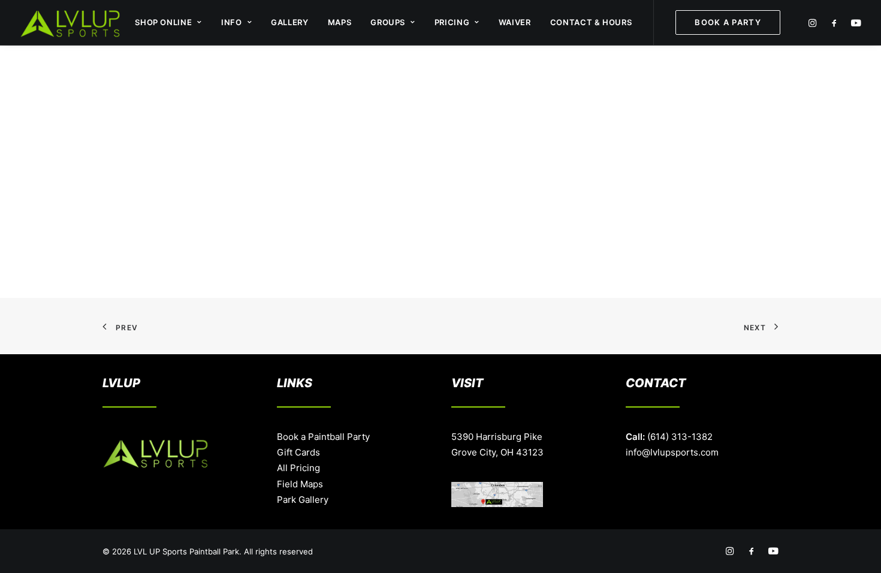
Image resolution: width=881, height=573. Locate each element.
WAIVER (515, 22)
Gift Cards (298, 452)
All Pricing (298, 468)
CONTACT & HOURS (591, 22)
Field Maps (300, 484)
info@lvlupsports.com (672, 452)
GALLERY (290, 22)
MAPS (340, 22)
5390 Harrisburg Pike (496, 436)
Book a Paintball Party (323, 436)
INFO (231, 22)
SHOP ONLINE (163, 22)
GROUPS (387, 22)
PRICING (452, 22)
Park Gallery (302, 499)
